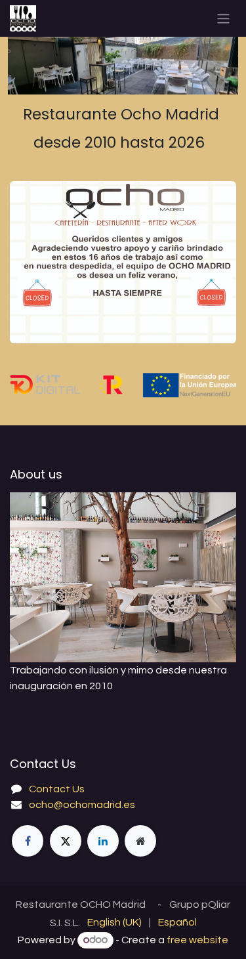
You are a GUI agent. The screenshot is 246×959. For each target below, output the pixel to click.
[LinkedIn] (103, 841)
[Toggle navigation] (223, 18)
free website (197, 940)
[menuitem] (114, 922)
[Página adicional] (140, 841)
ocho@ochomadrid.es (82, 804)
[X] (65, 841)
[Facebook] (27, 841)
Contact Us (57, 789)
